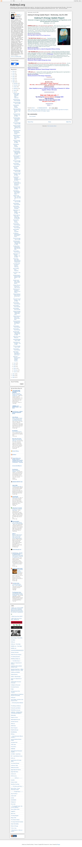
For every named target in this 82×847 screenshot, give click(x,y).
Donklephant (15, 469)
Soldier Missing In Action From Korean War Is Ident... (16, 318)
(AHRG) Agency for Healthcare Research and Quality (17, 695)
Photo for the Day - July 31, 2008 (16, 103)
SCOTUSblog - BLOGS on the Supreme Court (17, 700)
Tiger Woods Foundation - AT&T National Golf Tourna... (16, 353)
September (16, 88)
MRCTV (14, 533)
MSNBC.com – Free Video (16, 646)
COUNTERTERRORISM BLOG (17, 650)
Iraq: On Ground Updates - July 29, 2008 (16, 115)
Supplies (48, 110)
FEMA (12, 689)
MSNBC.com (13, 648)
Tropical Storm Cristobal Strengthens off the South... (16, 178)
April (15, 366)
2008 (13, 81)
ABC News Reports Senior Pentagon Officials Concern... (16, 358)
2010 (13, 78)
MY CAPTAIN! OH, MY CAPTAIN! (20, 570)
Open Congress (14, 727)
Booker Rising (15, 451)
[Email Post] (50, 107)
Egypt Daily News (14, 771)
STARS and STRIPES (15, 672)
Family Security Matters (16, 707)
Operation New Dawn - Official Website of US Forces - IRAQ (17, 670)
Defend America (14, 674)
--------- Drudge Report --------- (17, 791)
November (16, 85)
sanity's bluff (13, 795)
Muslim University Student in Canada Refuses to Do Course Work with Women (17, 419)
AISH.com (13, 758)
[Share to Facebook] (55, 108)
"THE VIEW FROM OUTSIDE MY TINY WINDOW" (16, 391)
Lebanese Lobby (14, 765)
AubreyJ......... (19, 14)
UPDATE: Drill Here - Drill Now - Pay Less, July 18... (17, 197)
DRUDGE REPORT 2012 (17, 481)
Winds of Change (14, 826)
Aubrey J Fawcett (14, 62)
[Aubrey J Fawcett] (15, 64)
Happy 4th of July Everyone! (16, 337)
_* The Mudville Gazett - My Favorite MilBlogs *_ (16, 807)
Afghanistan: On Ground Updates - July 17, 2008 (16, 212)
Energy (36, 109)
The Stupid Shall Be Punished (17, 821)
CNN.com (13, 642)
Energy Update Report (42, 109)
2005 (13, 377)
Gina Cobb (13, 804)
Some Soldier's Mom (15, 809)
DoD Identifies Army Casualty (16, 164)
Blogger (58, 844)
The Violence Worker (15, 819)
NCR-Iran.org (13, 775)
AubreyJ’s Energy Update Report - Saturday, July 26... (16, 127)
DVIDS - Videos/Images (16, 676)
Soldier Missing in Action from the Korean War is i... (16, 295)
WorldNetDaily (14, 732)
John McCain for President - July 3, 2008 (16, 343)
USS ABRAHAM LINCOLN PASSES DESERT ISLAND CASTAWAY (17, 594)
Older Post (68, 121)
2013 (13, 73)
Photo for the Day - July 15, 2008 (16, 239)
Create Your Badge (14, 65)
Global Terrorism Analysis (16, 654)
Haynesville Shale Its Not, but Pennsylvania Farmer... (16, 132)
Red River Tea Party (15, 784)
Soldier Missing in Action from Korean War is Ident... (16, 137)
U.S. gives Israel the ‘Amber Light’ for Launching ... (16, 265)
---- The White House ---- (16, 660)
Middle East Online (15, 767)
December (16, 83)
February (15, 370)
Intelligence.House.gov (15, 684)
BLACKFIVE (14, 430)
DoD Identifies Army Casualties (16, 230)
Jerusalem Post (14, 742)
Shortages (44, 110)
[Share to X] (54, 108)
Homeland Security (15, 686)
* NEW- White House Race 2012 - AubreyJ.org (16, 619)
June (15, 363)
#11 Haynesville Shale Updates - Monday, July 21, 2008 (16, 152)
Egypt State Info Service (16, 769)
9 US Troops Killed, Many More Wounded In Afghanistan (16, 260)
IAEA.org (13, 723)
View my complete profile (16, 56)
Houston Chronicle (15, 652)
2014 (13, 71)
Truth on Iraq (13, 828)
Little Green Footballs (17, 507)
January (15, 371)
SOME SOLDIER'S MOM (17, 568)
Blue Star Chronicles (16, 438)
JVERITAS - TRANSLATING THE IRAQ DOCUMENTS (16, 713)
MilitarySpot (13, 715)
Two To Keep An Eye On (17, 431)
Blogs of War (13, 817)
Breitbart (14, 454)
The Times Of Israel (15, 763)
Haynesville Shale (54, 109)
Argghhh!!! (13, 811)
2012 (13, 74)
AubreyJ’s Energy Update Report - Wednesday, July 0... (16, 313)
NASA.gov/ (13, 697)
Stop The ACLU (14, 793)
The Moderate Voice (16, 592)
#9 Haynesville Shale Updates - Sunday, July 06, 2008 (16, 333)
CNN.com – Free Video (15, 644)
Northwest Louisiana (36, 110)
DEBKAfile (13, 748)
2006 (13, 375)
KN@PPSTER (15, 496)
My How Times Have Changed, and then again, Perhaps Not (17, 394)
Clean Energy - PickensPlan (16, 637)
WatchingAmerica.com (15, 719)
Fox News (13, 639)
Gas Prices (48, 109)
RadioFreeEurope (14, 729)
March (15, 368)
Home (49, 121)
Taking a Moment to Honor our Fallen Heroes (16, 286)
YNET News (13, 744)
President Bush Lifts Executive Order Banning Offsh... (16, 248)
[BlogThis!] (53, 108)
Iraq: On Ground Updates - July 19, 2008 (16, 188)
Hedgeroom (13, 801)
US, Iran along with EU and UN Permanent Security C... (17, 183)
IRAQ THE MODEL (15, 823)
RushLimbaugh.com (16, 549)
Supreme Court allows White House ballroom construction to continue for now (17, 556)
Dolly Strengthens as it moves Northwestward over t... (16, 157)
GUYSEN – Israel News (15, 753)
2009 (13, 80)
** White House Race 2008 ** (17, 616)
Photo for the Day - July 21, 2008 (16, 161)
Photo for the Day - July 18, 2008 (16, 201)
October (15, 86)
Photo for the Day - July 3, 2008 (16, 347)
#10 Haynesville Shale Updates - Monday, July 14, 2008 (16, 243)
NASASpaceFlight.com (15, 658)
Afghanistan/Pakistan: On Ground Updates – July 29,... (17, 111)
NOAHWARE (13, 799)
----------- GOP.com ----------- (16, 777)
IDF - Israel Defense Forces (16, 756)
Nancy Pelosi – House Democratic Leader (15, 789)
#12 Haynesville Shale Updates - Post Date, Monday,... (16, 119)
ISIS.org (12, 734)
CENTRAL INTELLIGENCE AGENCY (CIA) (16, 667)
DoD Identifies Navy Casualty (16, 204)
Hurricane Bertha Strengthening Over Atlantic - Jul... (16, 323)
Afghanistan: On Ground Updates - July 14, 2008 (16, 255)
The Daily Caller (15, 583)
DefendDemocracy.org (15, 710)
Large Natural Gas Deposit (63, 109)
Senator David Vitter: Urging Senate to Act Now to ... (16, 282)
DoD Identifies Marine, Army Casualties (16, 207)
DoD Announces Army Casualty (16, 100)
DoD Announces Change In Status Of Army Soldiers (16, 291)
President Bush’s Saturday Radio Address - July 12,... (16, 277)
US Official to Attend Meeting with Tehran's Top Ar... (16, 235)
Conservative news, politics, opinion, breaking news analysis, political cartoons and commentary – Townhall (17, 460)
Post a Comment (32, 116)
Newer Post (30, 121)
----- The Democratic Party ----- (17, 786)
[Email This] (52, 108)
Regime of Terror (14, 717)
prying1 (12, 797)
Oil (41, 110)
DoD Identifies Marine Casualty (16, 106)
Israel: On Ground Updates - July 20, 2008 (17, 174)
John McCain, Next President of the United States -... (16, 192)
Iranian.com (13, 773)
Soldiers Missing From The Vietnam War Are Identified (16, 217)
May (15, 364)
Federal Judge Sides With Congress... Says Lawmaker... (16, 95)
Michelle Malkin (15, 521)
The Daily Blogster (14, 815)
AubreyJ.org (17, 4)
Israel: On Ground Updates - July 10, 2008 (17, 300)
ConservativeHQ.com (17, 465)
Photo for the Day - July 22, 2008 (16, 149)
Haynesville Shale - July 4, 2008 (16, 340)
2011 (13, 76)
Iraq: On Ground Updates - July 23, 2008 (16, 141)
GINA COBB (14, 485)
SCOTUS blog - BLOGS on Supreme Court (17, 554)
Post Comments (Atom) (52, 125)
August (15, 90)
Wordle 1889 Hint (15, 497)
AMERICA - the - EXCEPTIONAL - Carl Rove (16, 406)
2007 (13, 373)
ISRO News (13, 725)
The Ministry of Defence (16, 705)
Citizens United (14, 782)
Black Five (13, 813)
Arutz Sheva (13, 746)
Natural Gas (30, 110)
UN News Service (14, 721)
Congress (32, 109)
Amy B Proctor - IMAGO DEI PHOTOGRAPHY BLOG (17, 412)
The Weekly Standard (15, 656)
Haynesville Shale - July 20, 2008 (16, 171)
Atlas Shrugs (15, 417)
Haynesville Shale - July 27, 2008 (16, 123)
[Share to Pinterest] (57, 108)
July (14, 91)
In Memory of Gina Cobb (17, 486)
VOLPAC (13, 780)
